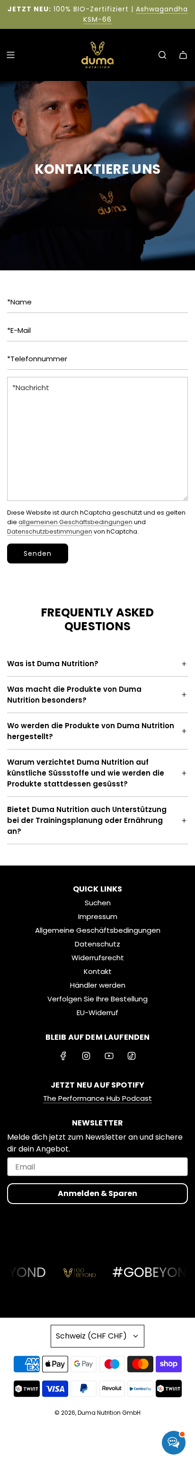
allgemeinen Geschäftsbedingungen (75, 522)
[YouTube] (108, 1055)
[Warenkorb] (183, 55)
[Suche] (162, 55)
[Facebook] (63, 1055)
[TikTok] (131, 1055)
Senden (38, 553)
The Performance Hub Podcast (97, 1098)
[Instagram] (86, 1055)
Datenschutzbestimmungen (49, 531)
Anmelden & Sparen (97, 1193)
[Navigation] (10, 55)
